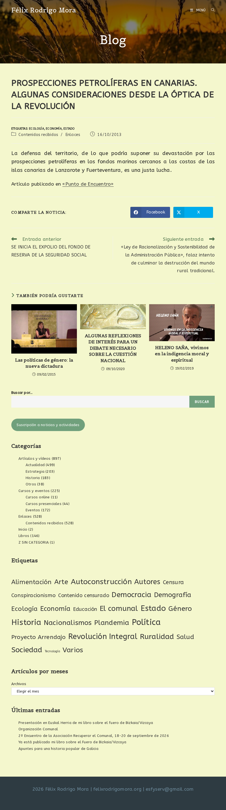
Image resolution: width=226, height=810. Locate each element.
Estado (68, 128)
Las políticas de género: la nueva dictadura (44, 363)
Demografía (173, 595)
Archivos (18, 684)
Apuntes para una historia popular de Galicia (58, 749)
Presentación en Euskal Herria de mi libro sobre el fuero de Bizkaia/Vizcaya (85, 723)
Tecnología (52, 651)
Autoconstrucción (101, 582)
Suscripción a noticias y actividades (48, 425)
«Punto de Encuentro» (88, 184)
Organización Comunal (38, 729)
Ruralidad (157, 636)
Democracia (131, 594)
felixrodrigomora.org (117, 789)
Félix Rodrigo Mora (43, 10)
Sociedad (26, 650)
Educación (85, 609)
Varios (73, 650)
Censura (173, 582)
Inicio (22, 529)
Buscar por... (22, 393)
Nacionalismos (68, 623)
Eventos (33, 510)
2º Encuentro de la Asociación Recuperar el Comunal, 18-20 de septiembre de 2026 (93, 736)
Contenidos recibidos (38, 134)
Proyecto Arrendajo (38, 637)
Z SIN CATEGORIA (33, 542)
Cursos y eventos (34, 491)
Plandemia (111, 623)
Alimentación (31, 582)
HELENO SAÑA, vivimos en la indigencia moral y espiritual (182, 354)
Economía (54, 128)
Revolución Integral (103, 636)
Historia (33, 478)
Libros (23, 536)
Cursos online (38, 497)
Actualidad (35, 465)
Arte (61, 582)
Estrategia (35, 471)
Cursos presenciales (43, 504)
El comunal (119, 608)
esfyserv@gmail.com (170, 789)
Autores (147, 582)
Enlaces (72, 134)
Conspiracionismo (33, 595)
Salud (185, 637)
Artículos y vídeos (34, 458)
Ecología (36, 128)
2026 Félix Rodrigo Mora (61, 789)
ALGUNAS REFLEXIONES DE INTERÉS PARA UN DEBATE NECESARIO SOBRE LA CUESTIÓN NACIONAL (113, 348)
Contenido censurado (83, 595)
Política (146, 622)
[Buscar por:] (211, 10)
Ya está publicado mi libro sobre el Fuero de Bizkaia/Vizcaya (72, 742)
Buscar (202, 402)
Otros (31, 484)
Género (180, 609)
